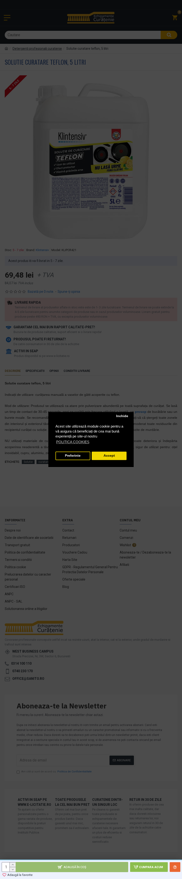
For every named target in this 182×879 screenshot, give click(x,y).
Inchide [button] (122, 416)
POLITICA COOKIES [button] (72, 442)
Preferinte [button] (73, 456)
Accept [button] (109, 456)
